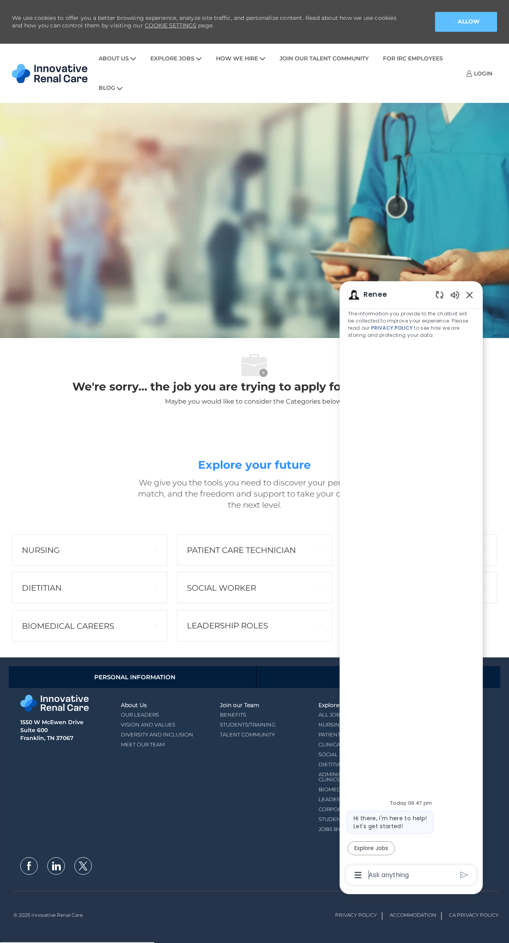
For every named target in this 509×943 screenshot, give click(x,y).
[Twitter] (83, 866)
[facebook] (29, 866)
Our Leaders (140, 714)
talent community (247, 734)
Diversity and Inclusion (157, 734)
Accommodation (413, 915)
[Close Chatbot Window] (469, 294)
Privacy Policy (356, 915)
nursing (331, 724)
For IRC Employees (413, 58)
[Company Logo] (51, 73)
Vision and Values (148, 724)
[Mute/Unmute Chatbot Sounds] (455, 294)
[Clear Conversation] (439, 294)
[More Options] (358, 875)
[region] (411, 584)
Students (333, 819)
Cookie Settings (170, 25)
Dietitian (332, 764)
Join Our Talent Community (324, 58)
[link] (479, 73)
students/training (248, 724)
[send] (464, 875)
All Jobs (331, 714)
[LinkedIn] (56, 866)
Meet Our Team (143, 744)
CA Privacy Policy (474, 915)
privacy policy (392, 328)
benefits (233, 714)
